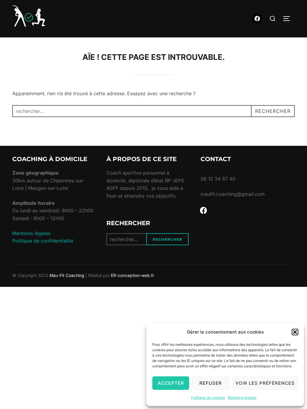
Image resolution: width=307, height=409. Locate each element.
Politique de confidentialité (42, 241)
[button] (295, 332)
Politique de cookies (208, 397)
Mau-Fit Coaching (66, 275)
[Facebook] (257, 18)
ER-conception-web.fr (132, 275)
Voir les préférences (265, 383)
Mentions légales (242, 397)
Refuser (210, 383)
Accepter (171, 383)
